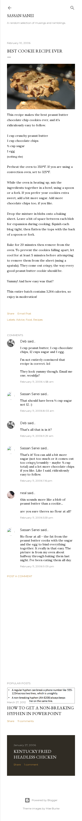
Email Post (24, 313)
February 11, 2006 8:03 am (37, 410)
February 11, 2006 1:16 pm (36, 480)
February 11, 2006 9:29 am (36, 435)
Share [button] (10, 313)
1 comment (31, 764)
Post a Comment (19, 576)
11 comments (25, 721)
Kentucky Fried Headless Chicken (35, 754)
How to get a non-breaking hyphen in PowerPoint (40, 710)
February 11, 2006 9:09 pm (37, 566)
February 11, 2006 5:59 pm (36, 517)
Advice (20, 319)
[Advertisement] (41, 630)
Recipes (38, 319)
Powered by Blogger (45, 800)
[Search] (72, 7)
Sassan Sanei (20, 15)
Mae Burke (52, 808)
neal (23, 493)
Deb (23, 341)
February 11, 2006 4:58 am (37, 381)
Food (29, 319)
